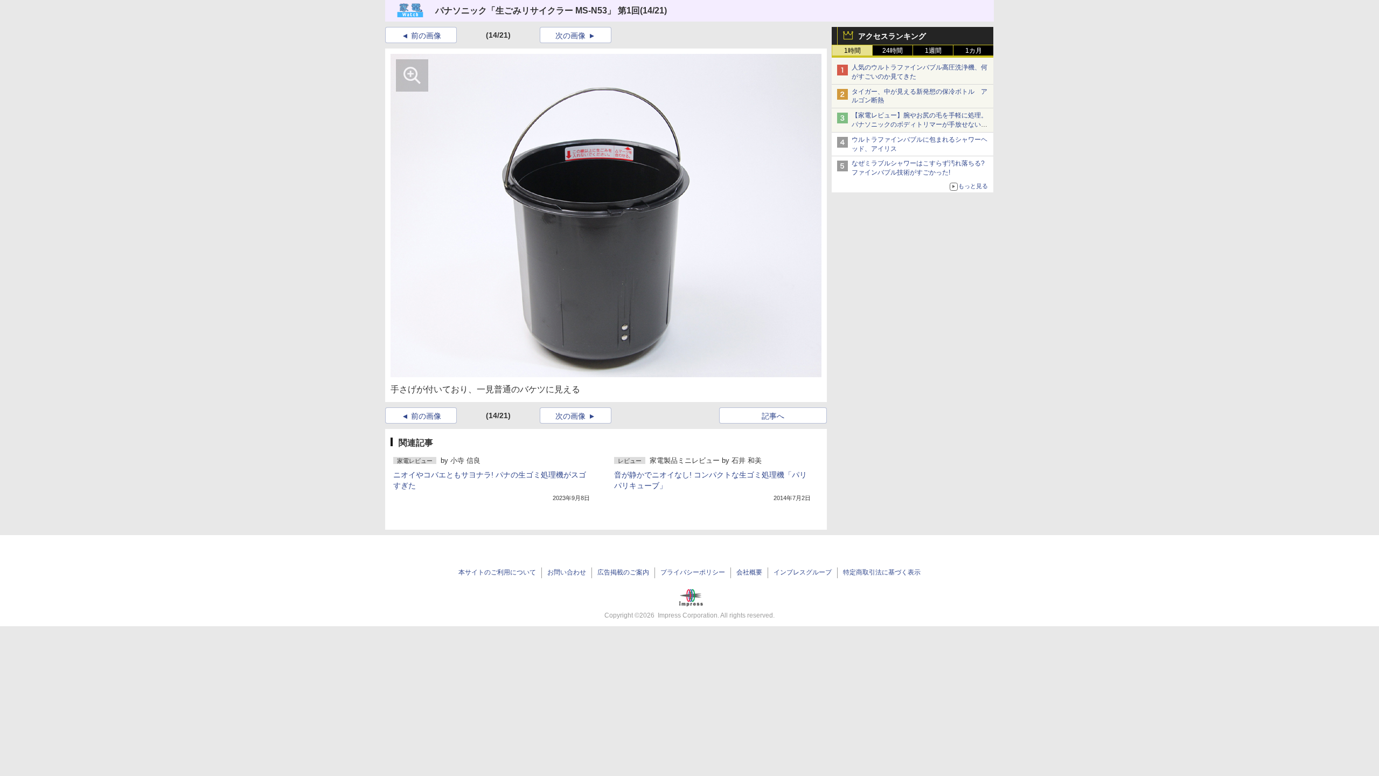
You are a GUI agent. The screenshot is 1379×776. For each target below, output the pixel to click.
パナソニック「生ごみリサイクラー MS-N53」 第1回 (537, 10)
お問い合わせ (566, 572)
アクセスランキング (892, 36)
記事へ (773, 416)
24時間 (892, 50)
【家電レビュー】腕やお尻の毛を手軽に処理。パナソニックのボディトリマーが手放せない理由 (919, 124)
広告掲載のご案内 (623, 572)
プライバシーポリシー (692, 572)
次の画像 (570, 35)
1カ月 (973, 50)
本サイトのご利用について (497, 572)
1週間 (933, 50)
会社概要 (749, 572)
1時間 (852, 50)
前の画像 (426, 35)
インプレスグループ (803, 572)
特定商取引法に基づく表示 (882, 572)
